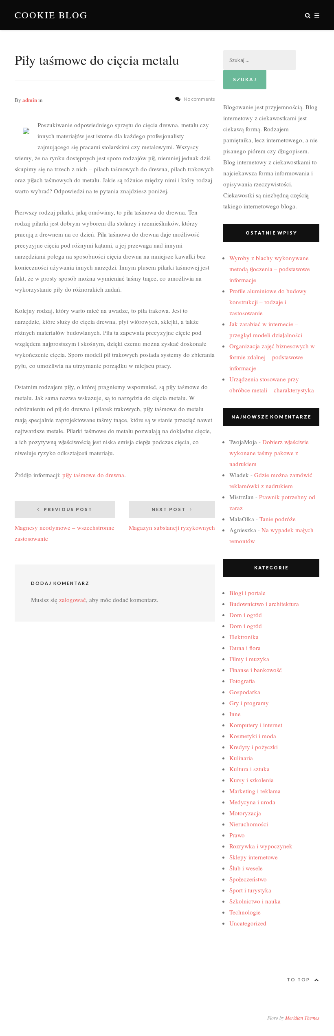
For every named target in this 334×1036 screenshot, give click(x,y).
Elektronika (244, 637)
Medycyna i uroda (252, 802)
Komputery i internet (255, 725)
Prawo (237, 835)
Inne (235, 714)
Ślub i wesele (246, 868)
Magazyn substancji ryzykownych (172, 519)
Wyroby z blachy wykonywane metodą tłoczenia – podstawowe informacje (269, 269)
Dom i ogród (245, 615)
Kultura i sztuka (249, 769)
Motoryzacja (245, 813)
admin (29, 100)
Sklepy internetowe (253, 857)
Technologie (245, 912)
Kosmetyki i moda (252, 736)
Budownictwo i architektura (264, 604)
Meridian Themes (302, 1017)
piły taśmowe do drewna (93, 475)
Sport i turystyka (250, 890)
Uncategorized (247, 923)
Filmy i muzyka (249, 659)
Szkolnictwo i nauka (255, 901)
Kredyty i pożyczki (253, 747)
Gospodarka (244, 692)
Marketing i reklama (255, 791)
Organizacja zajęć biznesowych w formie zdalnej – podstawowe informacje (272, 357)
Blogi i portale (247, 593)
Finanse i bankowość (255, 670)
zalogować (72, 599)
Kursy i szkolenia (251, 780)
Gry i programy (249, 703)
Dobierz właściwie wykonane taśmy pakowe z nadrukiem (269, 453)
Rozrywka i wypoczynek (260, 846)
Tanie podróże (277, 519)
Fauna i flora (245, 648)
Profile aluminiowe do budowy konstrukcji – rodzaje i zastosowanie (268, 302)
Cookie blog (51, 15)
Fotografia (242, 681)
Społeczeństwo (248, 879)
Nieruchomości (248, 824)
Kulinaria (241, 758)
